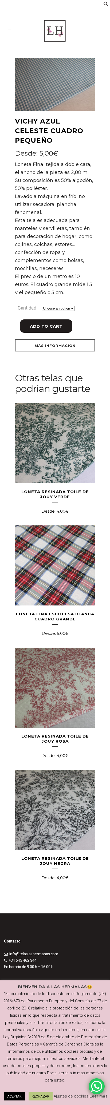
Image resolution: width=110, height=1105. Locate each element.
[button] (106, 5)
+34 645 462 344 (23, 960)
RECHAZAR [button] (40, 1096)
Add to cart (46, 326)
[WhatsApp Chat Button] (97, 1086)
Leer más (98, 1096)
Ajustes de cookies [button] (71, 1096)
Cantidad (27, 308)
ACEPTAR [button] (14, 1096)
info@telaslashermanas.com (33, 954)
